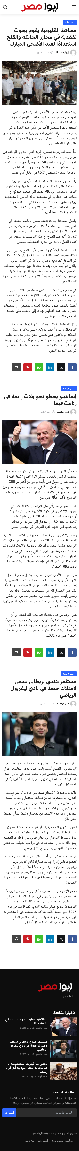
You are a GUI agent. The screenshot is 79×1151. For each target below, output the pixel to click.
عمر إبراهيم (41, 1028)
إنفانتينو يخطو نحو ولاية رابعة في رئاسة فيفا (26, 1021)
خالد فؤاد (42, 1076)
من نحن (29, 1140)
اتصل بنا (43, 1140)
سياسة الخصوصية (62, 1140)
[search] (5, 7)
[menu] (74, 7)
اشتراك (9, 1112)
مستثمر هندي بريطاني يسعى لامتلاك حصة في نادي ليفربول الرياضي (27, 1045)
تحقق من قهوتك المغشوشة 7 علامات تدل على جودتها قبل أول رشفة (26, 1068)
